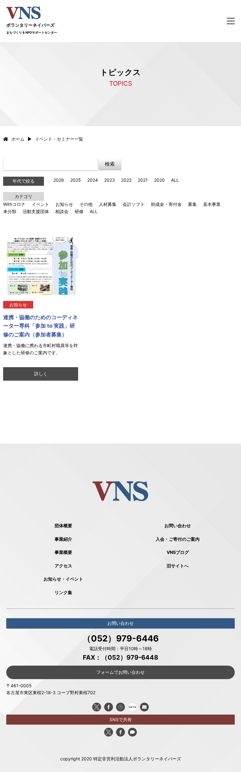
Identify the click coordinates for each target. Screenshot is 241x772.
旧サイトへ (178, 565)
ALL (175, 180)
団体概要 (63, 525)
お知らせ (64, 204)
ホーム (17, 139)
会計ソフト (134, 204)
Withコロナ (14, 204)
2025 (75, 180)
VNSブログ (178, 552)
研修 (79, 211)
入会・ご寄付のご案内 (178, 539)
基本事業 (212, 204)
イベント (40, 204)
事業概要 (63, 552)
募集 (192, 204)
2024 (92, 180)
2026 (58, 180)
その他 (86, 204)
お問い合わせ (177, 525)
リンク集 (63, 592)
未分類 (9, 211)
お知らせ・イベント (63, 579)
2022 (126, 180)
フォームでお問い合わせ (120, 672)
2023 (109, 180)
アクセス (63, 565)
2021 (143, 180)
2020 (159, 180)
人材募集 (107, 204)
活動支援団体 (36, 211)
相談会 (61, 211)
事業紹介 (63, 539)
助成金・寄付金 (166, 204)
